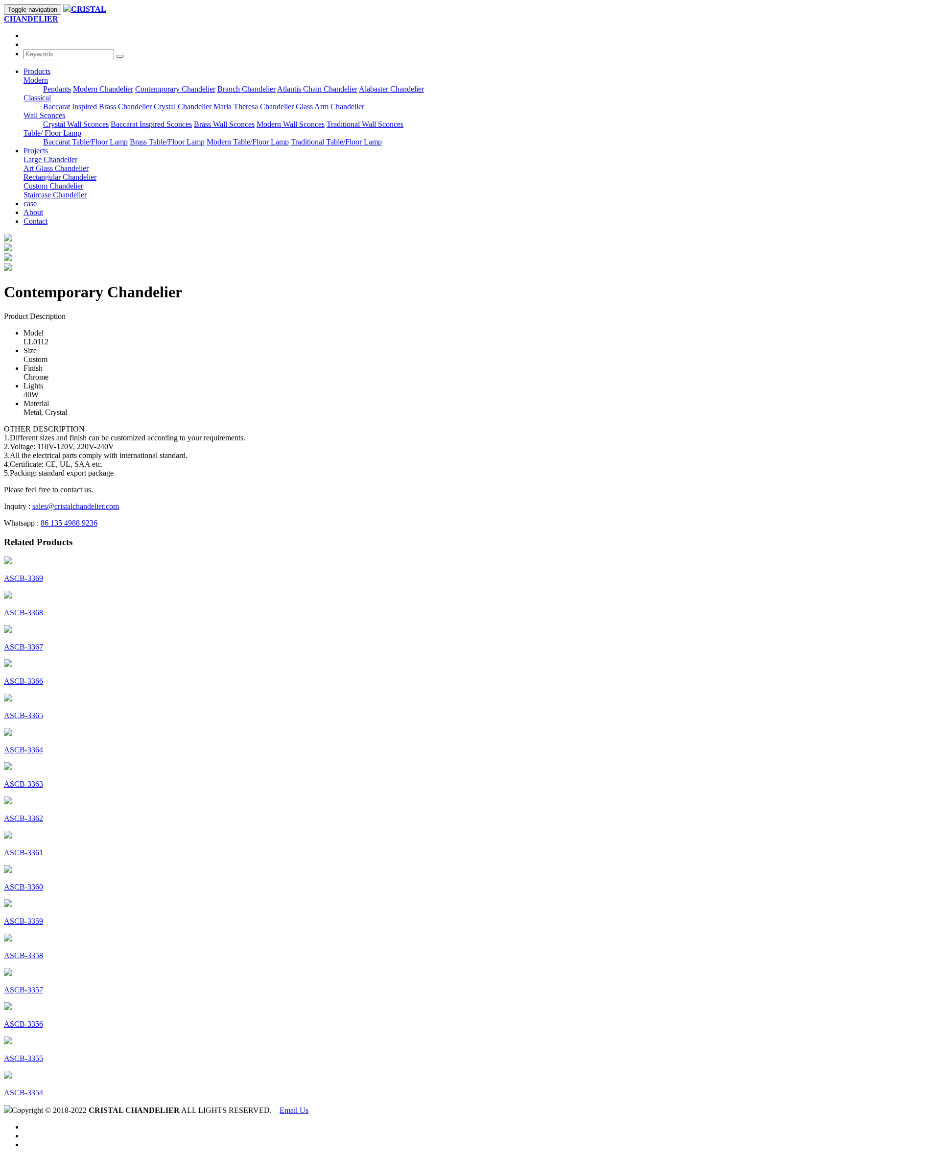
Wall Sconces (44, 115)
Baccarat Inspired (70, 106)
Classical (37, 98)
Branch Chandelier (246, 89)
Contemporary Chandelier (175, 89)
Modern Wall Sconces (291, 124)
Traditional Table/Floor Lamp (336, 142)
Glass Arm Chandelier (330, 106)
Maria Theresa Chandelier (253, 106)
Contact (35, 221)
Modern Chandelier (103, 89)
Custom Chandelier (53, 186)
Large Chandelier (50, 159)
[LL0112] (8, 248)
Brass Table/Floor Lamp (167, 142)
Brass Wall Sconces (224, 124)
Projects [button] (36, 150)
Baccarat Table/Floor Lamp (85, 142)
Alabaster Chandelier (391, 89)
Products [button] (37, 71)
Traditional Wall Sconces (365, 124)
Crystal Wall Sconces (76, 124)
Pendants (57, 89)
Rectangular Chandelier (60, 177)
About (33, 212)
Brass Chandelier (125, 106)
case (30, 203)
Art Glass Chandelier (56, 168)
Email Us (294, 1110)
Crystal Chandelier (183, 106)
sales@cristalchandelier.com (75, 506)
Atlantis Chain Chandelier (317, 89)
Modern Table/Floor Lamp (248, 142)
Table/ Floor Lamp (52, 133)
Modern (36, 80)
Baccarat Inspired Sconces (151, 124)
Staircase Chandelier (55, 195)
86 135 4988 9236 (69, 523)
